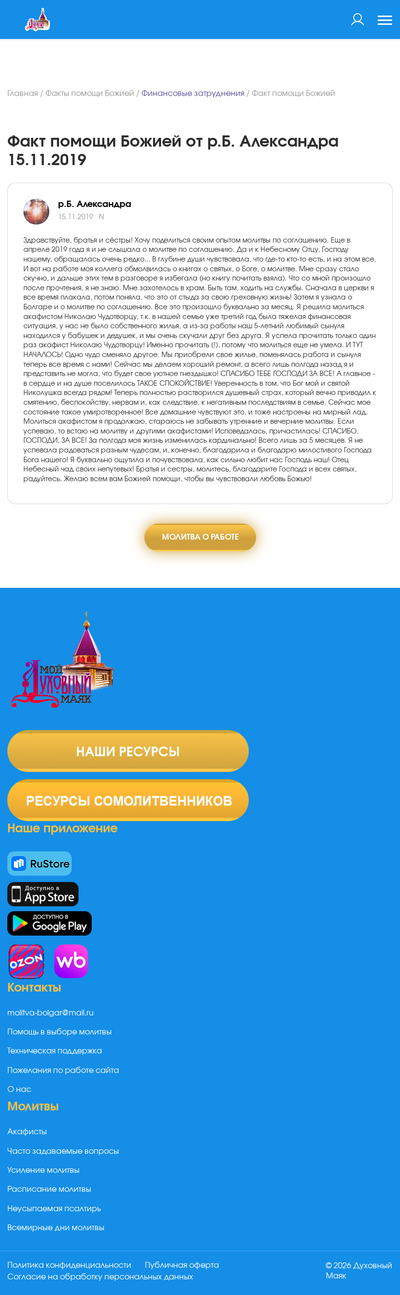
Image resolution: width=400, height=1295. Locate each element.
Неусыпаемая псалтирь (54, 1209)
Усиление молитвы (43, 1170)
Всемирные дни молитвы (55, 1228)
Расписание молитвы (49, 1189)
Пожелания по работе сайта (63, 1070)
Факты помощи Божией (89, 93)
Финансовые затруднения (192, 93)
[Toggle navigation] (385, 21)
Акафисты (27, 1132)
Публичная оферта (182, 1265)
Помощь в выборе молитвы (59, 1032)
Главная (22, 93)
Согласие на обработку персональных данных (100, 1277)
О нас (19, 1089)
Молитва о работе (200, 537)
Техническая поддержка (54, 1051)
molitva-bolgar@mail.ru (50, 1013)
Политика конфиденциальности (69, 1265)
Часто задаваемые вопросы (63, 1151)
